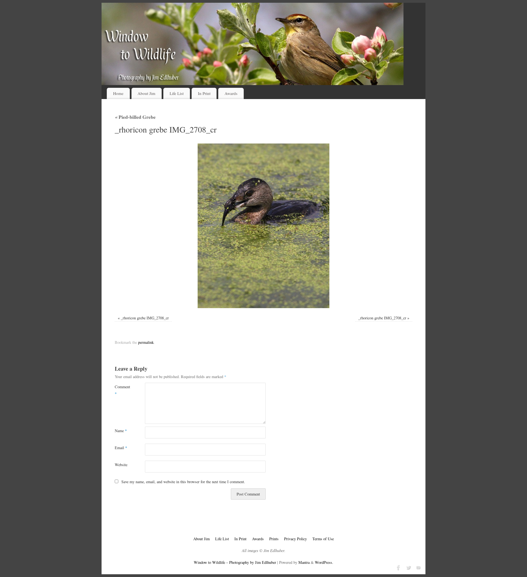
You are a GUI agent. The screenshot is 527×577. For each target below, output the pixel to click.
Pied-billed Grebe (135, 116)
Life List (177, 93)
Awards (231, 93)
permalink (146, 342)
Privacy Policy (295, 538)
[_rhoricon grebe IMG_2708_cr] (263, 225)
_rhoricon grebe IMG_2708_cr (145, 317)
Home (118, 93)
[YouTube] (417, 566)
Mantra (304, 562)
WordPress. (324, 562)
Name (121, 430)
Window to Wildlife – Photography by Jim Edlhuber (235, 562)
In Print (204, 93)
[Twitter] (407, 566)
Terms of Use (323, 538)
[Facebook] (398, 566)
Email (121, 447)
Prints (274, 538)
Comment (122, 390)
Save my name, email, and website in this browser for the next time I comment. (183, 481)
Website (121, 464)
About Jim (146, 93)
